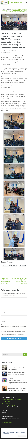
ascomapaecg (13, 50)
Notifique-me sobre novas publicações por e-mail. (13, 334)
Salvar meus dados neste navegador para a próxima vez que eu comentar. (13, 327)
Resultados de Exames (16, 2)
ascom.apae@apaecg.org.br (9, 405)
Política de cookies (5, 433)
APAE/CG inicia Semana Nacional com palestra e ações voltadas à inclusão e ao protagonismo (17, 367)
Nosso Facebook (7, 422)
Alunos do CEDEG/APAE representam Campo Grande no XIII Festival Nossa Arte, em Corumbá (17, 388)
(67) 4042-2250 (6, 403)
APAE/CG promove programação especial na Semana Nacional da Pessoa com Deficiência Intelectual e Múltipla (17, 381)
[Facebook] (3, 412)
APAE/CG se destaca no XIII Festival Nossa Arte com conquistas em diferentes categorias (17, 374)
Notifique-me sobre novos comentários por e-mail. (13, 331)
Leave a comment (6, 52)
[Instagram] (5, 412)
